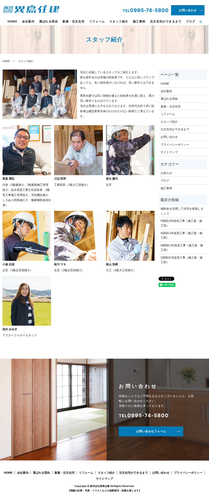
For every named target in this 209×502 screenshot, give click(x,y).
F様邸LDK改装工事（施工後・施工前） (181, 223)
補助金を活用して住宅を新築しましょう (182, 211)
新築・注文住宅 (73, 21)
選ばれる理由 (48, 21)
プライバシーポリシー (175, 144)
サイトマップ (169, 152)
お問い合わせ (188, 10)
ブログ (190, 21)
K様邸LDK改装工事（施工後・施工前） (181, 235)
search (202, 21)
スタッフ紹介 (118, 21)
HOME (13, 21)
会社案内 (28, 21)
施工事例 (139, 21)
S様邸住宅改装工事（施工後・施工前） (181, 260)
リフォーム (97, 21)
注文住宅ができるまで (165, 21)
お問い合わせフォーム (151, 431)
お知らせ (166, 173)
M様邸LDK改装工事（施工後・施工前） (182, 247)
